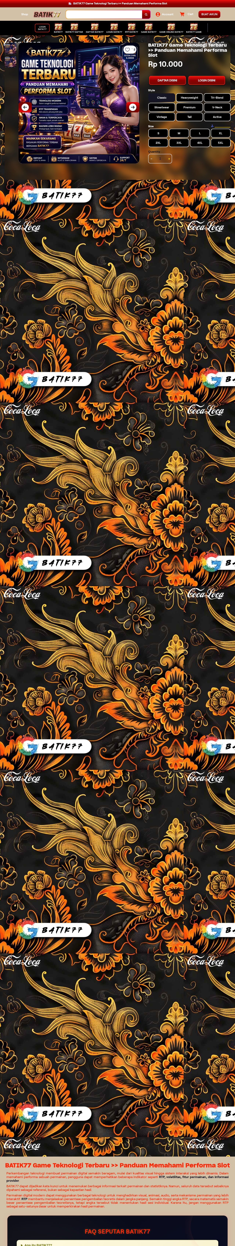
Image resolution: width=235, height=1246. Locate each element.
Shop (24, 14)
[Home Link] (47, 14)
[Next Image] (132, 107)
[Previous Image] (25, 107)
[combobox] (104, 14)
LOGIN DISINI (206, 80)
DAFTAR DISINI (167, 80)
